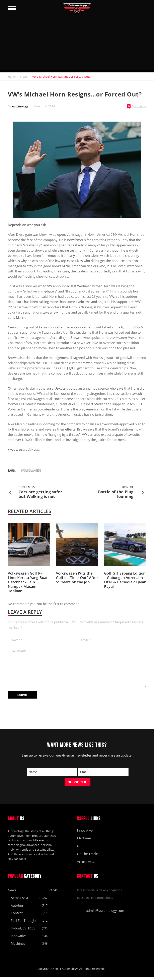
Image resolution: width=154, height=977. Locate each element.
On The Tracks (87, 854)
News (24, 76)
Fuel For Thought (23, 920)
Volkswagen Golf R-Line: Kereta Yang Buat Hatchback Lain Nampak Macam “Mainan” (28, 582)
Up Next (127, 487)
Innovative (85, 830)
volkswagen (31, 470)
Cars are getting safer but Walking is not (40, 494)
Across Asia (85, 861)
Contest (17, 913)
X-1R (80, 846)
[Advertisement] (77, 42)
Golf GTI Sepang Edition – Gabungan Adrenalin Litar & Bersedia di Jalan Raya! (125, 580)
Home (12, 76)
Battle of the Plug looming (116, 494)
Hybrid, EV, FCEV (23, 928)
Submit (22, 695)
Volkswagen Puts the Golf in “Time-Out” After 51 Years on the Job (77, 577)
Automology (20, 106)
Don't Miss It (28, 487)
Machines (84, 838)
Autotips (17, 905)
